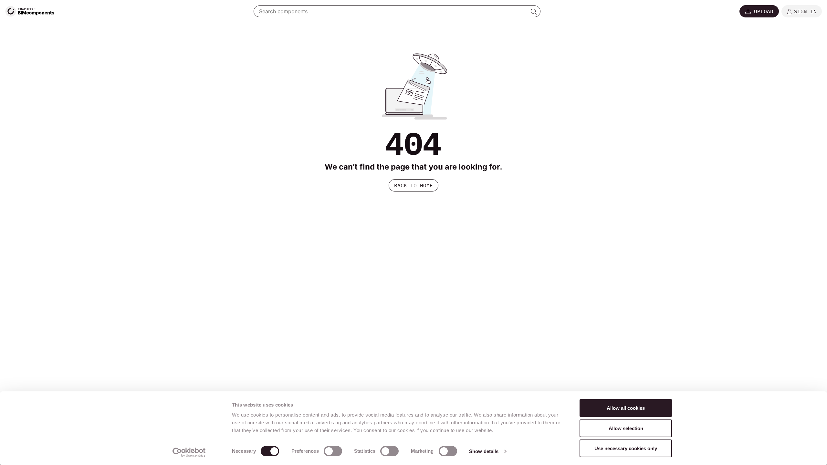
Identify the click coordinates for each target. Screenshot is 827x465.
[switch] (333, 451)
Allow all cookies (626, 408)
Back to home (413, 185)
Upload (763, 11)
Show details (483, 451)
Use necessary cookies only (625, 448)
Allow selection (626, 428)
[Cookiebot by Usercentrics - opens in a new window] (189, 452)
